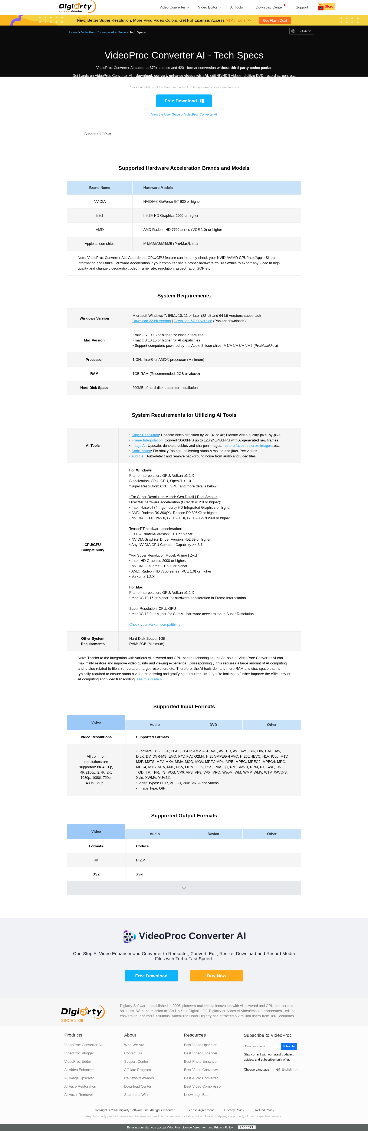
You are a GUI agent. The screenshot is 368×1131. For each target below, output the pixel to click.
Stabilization (141, 451)
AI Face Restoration (80, 1086)
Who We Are (134, 1045)
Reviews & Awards (139, 1078)
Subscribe (289, 1046)
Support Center (136, 1062)
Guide (122, 32)
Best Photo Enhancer (201, 1062)
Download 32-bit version (151, 321)
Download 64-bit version (193, 321)
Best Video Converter (201, 1070)
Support (302, 7)
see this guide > (149, 679)
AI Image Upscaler (79, 1078)
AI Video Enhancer (79, 1070)
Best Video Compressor (203, 1086)
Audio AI (138, 456)
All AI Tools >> (238, 20)
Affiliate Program (137, 1070)
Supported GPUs (97, 134)
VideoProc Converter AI (97, 32)
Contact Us (133, 1053)
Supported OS (155, 134)
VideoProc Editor (77, 1062)
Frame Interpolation (147, 440)
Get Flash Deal (275, 21)
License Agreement (200, 1110)
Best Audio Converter (201, 1078)
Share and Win (136, 1095)
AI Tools (236, 7)
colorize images (259, 446)
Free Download (151, 975)
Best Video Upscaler (200, 1045)
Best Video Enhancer (200, 1053)
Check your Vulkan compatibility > (156, 625)
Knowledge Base (197, 1095)
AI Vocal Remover (78, 1095)
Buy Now (216, 975)
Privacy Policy (234, 1110)
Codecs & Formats (270, 134)
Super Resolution (145, 435)
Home (73, 32)
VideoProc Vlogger (79, 1053)
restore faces (233, 446)
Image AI (139, 446)
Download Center (269, 7)
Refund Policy (264, 1110)
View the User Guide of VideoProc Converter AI (184, 114)
